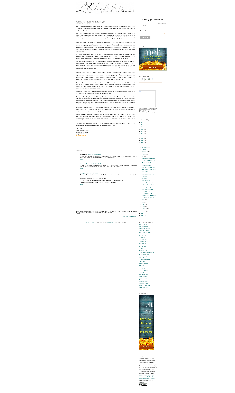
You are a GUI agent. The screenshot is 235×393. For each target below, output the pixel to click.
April (143, 204)
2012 (142, 133)
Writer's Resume (106, 17)
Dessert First (142, 237)
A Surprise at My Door (147, 165)
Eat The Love (142, 243)
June (143, 199)
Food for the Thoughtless (145, 245)
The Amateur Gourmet (144, 228)
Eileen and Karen (85, 163)
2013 (142, 131)
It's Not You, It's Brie (144, 254)
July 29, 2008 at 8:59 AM (94, 154)
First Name (152, 25)
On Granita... (145, 178)
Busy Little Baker (146, 180)
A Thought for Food (144, 225)
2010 (142, 138)
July (143, 156)
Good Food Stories (143, 247)
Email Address (152, 31)
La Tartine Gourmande (144, 259)
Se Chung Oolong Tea (147, 187)
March (143, 206)
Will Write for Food (143, 287)
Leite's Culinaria (143, 261)
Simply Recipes (143, 276)
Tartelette (141, 280)
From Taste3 (145, 171)
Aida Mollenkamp (143, 226)
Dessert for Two (143, 239)
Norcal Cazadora (143, 270)
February (144, 208)
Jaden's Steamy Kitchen (145, 256)
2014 (142, 129)
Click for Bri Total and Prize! (148, 167)
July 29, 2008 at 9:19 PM (97, 163)
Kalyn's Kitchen (143, 258)
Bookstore (123, 17)
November (145, 147)
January (144, 211)
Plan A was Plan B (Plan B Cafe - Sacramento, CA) (90, 22)
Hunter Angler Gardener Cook (146, 252)
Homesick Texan (143, 250)
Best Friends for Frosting (145, 232)
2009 (142, 140)
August (144, 154)
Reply (81, 159)
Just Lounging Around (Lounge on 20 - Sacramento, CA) (147, 191)
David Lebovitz (143, 236)
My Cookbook (115, 17)
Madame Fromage (143, 263)
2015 (142, 127)
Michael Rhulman (143, 267)
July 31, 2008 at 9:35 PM (94, 173)
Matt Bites (141, 265)
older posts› (126, 216)
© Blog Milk (110, 222)
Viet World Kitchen (143, 283)
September (145, 151)
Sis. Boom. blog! (143, 278)
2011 (142, 136)
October (144, 149)
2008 (142, 142)
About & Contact (90, 17)
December (145, 145)
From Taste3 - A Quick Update (149, 169)
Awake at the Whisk (144, 230)
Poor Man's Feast (143, 274)
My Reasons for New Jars (148, 162)
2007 (142, 213)
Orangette (141, 272)
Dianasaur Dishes (143, 241)
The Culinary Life (143, 281)
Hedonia (141, 248)
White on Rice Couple (144, 285)
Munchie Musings (143, 269)
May (143, 202)
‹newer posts (132, 216)
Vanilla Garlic (90, 222)
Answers (99, 17)
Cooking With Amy (143, 234)
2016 (142, 124)
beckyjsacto (83, 173)
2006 (142, 215)
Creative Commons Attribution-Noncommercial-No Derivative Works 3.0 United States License (147, 376)
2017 (142, 122)
